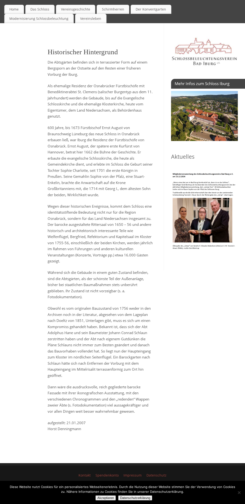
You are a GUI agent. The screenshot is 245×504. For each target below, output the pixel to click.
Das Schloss (39, 9)
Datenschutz (156, 475)
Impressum (132, 475)
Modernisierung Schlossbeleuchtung (38, 18)
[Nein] (239, 492)
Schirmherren (113, 9)
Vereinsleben (90, 18)
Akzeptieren (105, 498)
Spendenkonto (107, 475)
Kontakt (84, 475)
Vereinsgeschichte (75, 9)
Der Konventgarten (151, 9)
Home (14, 9)
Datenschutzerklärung (135, 498)
